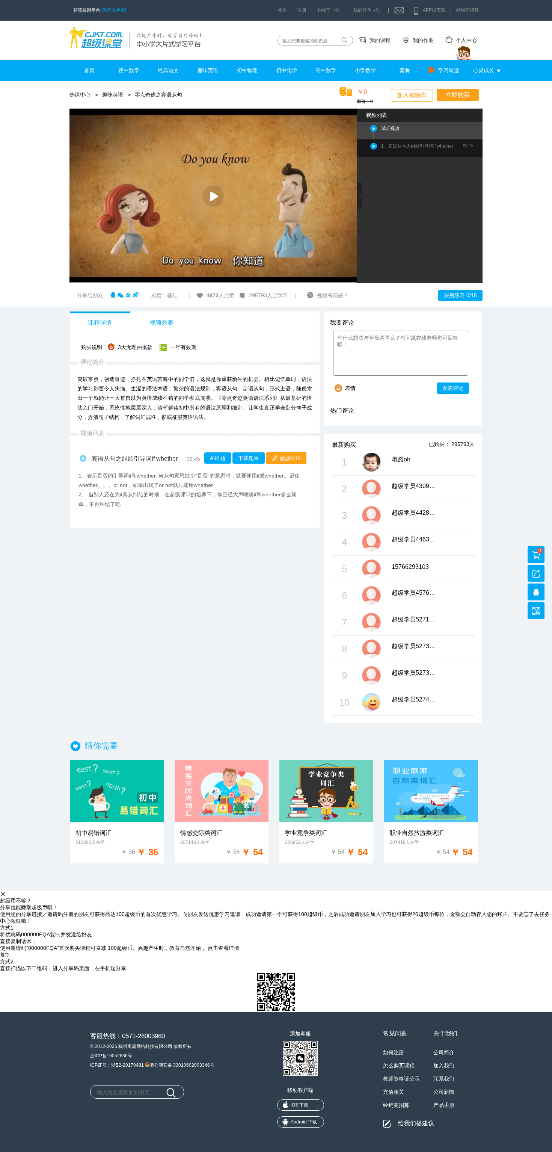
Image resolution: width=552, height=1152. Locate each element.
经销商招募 (467, 10)
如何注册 (393, 1052)
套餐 (405, 70)
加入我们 (443, 1066)
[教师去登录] (113, 10)
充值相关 (393, 1092)
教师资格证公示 (401, 1079)
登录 (282, 10)
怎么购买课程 (399, 1066)
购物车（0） (329, 10)
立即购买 (458, 95)
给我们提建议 (416, 1123)
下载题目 (248, 458)
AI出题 (217, 458)
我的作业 (423, 40)
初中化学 (286, 70)
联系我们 (443, 1079)
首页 (89, 70)
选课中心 (79, 95)
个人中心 (466, 40)
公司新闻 (443, 1092)
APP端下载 (434, 10)
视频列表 (161, 322)
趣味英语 (207, 70)
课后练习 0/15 (460, 295)
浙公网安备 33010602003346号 (181, 1065)
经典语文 (168, 70)
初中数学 (128, 70)
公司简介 (443, 1052)
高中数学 (325, 70)
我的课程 (380, 40)
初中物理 (247, 70)
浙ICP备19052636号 (111, 1056)
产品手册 (443, 1105)
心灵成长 (483, 70)
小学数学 (365, 70)
